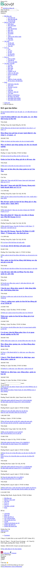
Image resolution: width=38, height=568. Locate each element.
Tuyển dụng (11, 44)
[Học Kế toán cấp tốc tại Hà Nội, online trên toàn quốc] (16, 421)
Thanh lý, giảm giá (13, 92)
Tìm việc (10, 46)
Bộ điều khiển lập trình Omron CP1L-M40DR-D (14, 444)
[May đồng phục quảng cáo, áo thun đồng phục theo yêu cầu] (18, 340)
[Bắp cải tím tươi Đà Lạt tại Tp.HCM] (12, 432)
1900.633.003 (4, 531)
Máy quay (10, 32)
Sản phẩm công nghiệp (14, 98)
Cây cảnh (10, 93)
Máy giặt (10, 66)
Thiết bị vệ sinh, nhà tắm (15, 79)
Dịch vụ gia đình (12, 62)
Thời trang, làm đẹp (13, 84)
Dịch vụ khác (11, 58)
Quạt (9, 76)
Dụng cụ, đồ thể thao (14, 95)
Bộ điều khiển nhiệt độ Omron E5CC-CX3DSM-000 (15, 468)
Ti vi (9, 35)
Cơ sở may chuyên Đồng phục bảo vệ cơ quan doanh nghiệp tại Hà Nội (17, 333)
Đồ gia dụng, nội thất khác (15, 81)
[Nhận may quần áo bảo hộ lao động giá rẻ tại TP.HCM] (17, 312)
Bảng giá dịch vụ (9, 517)
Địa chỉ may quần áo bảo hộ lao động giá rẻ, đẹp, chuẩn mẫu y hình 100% (19, 202)
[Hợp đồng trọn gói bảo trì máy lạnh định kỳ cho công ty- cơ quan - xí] (19, 129)
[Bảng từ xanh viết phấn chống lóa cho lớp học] (14, 411)
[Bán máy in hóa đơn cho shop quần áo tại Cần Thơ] (16, 165)
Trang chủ (7, 102)
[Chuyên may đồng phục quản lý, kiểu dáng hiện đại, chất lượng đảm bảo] (19, 284)
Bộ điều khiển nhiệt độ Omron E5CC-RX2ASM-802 (15, 402)
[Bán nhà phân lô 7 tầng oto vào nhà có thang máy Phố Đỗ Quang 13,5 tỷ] (19, 211)
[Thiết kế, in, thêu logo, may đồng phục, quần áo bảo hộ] (17, 368)
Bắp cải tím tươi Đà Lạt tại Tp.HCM (11, 433)
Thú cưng (10, 85)
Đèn (9, 77)
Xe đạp (10, 52)
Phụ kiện (10, 38)
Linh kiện (10, 40)
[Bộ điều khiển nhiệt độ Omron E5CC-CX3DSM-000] (16, 466)
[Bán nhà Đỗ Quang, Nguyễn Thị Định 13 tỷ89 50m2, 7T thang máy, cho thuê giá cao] (19, 227)
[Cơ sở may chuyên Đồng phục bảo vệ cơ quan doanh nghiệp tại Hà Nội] (19, 329)
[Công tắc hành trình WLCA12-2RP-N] (12, 477)
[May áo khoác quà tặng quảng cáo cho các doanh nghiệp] (17, 141)
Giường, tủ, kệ (12, 71)
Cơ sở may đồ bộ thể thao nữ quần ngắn (15, 246)
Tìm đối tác (11, 60)
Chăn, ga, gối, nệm (13, 73)
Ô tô (9, 49)
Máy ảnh (10, 30)
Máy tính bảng (12, 25)
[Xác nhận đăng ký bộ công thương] (11, 549)
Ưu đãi (6, 521)
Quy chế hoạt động (9, 518)
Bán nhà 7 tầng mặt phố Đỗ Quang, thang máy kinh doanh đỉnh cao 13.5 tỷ (18, 186)
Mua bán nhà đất (12, 19)
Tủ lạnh (10, 65)
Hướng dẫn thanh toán (10, 526)
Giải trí (10, 88)
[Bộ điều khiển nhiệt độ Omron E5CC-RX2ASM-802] (16, 400)
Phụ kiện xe (11, 55)
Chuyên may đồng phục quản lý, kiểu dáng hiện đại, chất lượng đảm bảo (18, 289)
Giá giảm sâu (11, 17)
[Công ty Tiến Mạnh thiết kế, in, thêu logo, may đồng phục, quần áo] (19, 354)
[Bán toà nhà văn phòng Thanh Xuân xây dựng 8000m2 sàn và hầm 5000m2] (19, 388)
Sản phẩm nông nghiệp (14, 99)
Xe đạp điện (11, 54)
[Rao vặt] (7, 5)
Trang (2, 383)
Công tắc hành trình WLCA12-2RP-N (11, 478)
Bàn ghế (10, 69)
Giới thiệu (7, 513)
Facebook (7, 535)
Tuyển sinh (11, 43)
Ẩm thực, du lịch (12, 87)
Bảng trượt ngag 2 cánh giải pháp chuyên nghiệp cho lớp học (18, 489)
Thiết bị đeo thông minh (14, 36)
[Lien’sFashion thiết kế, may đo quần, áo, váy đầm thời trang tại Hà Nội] (19, 113)
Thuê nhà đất (11, 21)
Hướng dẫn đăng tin (9, 524)
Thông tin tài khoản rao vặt (11, 523)
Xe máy (10, 51)
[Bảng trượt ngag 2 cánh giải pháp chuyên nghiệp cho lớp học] (18, 487)
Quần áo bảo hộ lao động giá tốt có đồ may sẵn (18, 159)
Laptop (10, 27)
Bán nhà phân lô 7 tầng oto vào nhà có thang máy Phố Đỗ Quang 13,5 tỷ (17, 216)
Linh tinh (10, 90)
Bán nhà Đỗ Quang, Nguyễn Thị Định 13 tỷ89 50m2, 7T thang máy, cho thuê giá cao (17, 232)
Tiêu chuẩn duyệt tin (10, 520)
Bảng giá (6, 515)
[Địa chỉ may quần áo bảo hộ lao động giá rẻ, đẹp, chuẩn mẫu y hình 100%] (19, 198)
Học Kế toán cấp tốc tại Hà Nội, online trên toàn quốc (16, 423)
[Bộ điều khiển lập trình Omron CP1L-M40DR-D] (15, 442)
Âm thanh (10, 33)
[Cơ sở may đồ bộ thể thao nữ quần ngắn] (12, 242)
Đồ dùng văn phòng (13, 96)
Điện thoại (11, 24)
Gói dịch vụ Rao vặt (8, 8)
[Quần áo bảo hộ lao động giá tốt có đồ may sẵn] (14, 156)
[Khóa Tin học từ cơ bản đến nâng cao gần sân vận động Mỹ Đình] (19, 454)
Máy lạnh (10, 68)
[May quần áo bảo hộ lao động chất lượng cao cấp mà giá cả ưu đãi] (19, 256)
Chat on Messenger (16, 566)
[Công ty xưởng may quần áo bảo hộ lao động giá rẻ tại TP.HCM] (19, 298)
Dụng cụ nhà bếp (12, 74)
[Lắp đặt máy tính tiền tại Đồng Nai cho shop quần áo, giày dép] (19, 268)
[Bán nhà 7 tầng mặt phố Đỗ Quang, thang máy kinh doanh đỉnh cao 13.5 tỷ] (19, 182)
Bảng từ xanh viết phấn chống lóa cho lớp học (14, 412)
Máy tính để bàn (12, 28)
